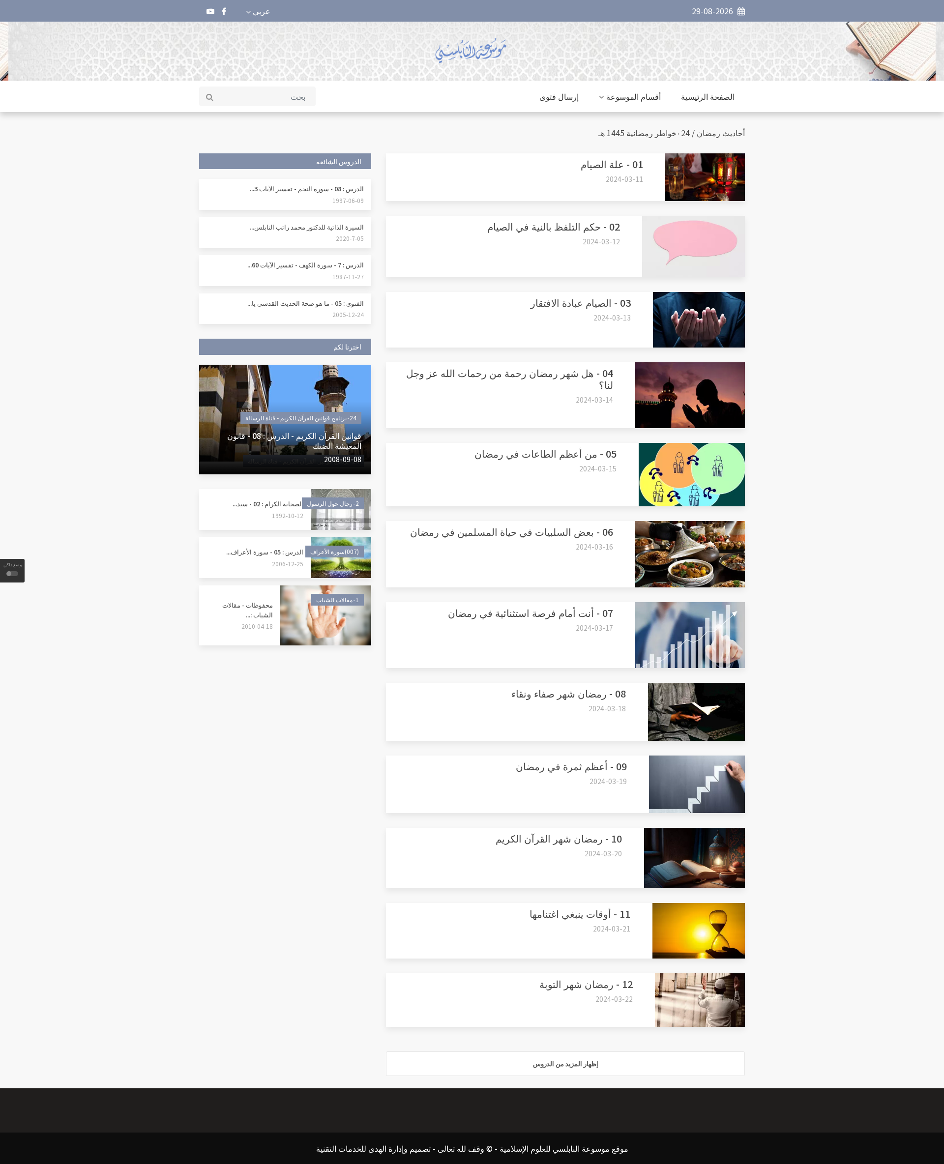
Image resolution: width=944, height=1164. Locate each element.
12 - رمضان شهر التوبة (586, 984)
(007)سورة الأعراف (334, 551)
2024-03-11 (624, 179)
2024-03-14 (594, 400)
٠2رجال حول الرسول (333, 503)
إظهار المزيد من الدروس (565, 1063)
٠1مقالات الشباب (337, 599)
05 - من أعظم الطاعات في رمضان (545, 453)
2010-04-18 (257, 626)
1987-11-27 (348, 276)
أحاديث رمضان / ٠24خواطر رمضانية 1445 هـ (671, 133)
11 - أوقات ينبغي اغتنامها (580, 913)
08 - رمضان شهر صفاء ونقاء (568, 693)
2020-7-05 (350, 238)
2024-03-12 (601, 241)
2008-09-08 (342, 459)
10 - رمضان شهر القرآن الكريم (559, 838)
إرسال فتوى (559, 96)
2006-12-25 (287, 563)
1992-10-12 (287, 515)
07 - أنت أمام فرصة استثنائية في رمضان (530, 613)
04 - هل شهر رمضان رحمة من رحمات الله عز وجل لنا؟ (509, 379)
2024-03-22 (614, 999)
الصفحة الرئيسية (708, 96)
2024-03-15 (598, 468)
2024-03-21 (611, 928)
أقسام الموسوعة (633, 96)
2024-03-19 (608, 781)
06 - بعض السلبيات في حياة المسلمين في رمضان (511, 531)
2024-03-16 (594, 547)
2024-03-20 (603, 853)
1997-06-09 (348, 200)
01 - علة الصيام (612, 164)
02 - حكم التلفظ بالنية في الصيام (553, 226)
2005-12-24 (348, 314)
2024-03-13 (612, 317)
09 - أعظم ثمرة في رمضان (571, 766)
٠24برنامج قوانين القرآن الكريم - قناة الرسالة (300, 417)
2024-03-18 (607, 708)
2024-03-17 (594, 628)
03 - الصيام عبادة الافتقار (581, 302)
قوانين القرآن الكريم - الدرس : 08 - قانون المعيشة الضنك (294, 440)
